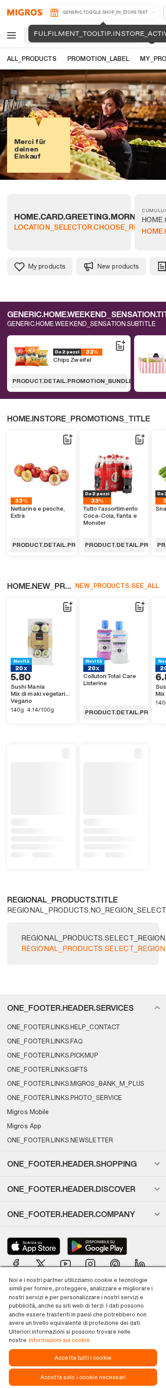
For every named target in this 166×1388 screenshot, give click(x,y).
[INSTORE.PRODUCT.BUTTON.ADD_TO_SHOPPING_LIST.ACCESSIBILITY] (120, 346)
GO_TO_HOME (23, 12)
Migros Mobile (28, 1111)
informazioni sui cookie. (60, 1340)
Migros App (24, 1125)
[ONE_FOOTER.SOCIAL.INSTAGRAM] (90, 1264)
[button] (83, 1007)
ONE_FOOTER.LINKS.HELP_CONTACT (63, 1027)
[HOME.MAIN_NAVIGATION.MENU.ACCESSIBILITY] (10, 35)
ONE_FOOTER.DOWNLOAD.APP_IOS (33, 1246)
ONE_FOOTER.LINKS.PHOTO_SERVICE (64, 1097)
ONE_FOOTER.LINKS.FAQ (45, 1041)
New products (118, 266)
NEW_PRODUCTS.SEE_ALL (117, 585)
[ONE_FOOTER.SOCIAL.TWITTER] (41, 1264)
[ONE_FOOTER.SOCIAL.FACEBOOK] (16, 1264)
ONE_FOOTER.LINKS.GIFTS (47, 1069)
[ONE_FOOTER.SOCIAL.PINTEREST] (115, 1264)
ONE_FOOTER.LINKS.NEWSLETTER (60, 1140)
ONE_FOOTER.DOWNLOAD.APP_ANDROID (97, 1246)
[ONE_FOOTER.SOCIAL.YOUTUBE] (65, 1264)
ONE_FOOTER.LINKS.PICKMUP (52, 1055)
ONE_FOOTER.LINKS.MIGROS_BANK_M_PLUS (75, 1083)
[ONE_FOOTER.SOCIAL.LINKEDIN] (140, 1264)
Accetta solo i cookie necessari (83, 1377)
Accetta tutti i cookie (83, 1358)
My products (47, 266)
